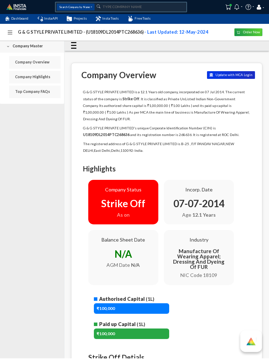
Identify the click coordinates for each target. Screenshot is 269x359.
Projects (80, 18)
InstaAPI (51, 18)
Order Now (251, 32)
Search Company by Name (74, 7)
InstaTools (110, 18)
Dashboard (19, 18)
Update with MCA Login (234, 75)
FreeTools (142, 18)
